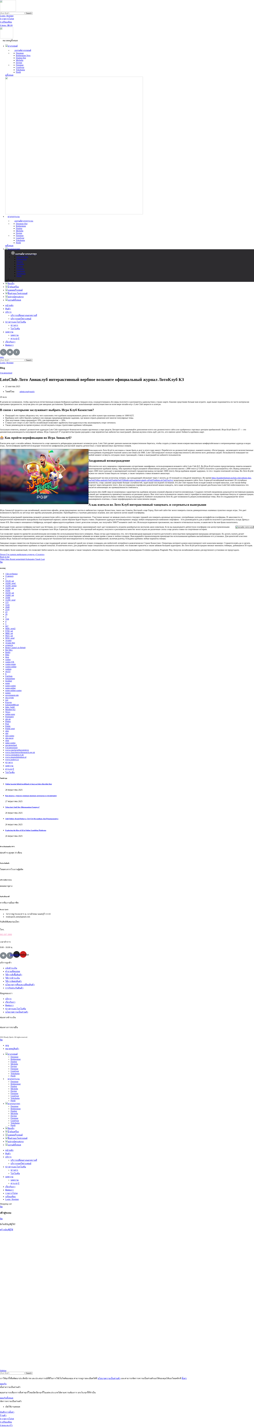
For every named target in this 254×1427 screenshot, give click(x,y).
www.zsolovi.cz (12, 759)
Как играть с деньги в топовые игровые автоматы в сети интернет (31, 796)
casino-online (10, 667)
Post (7, 724)
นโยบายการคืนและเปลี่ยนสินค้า (20, 984)
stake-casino (10, 743)
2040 (7, 607)
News (7, 712)
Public (8, 726)
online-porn (10, 714)
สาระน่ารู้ (15, 338)
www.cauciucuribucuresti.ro (17, 750)
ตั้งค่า (184, 1378)
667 (6, 626)
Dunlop (21, 58)
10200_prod (10, 583)
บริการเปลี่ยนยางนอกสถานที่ (24, 315)
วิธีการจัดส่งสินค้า (13, 981)
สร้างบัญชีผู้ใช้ (6, 1230)
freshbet (8, 681)
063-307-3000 (6, 934)
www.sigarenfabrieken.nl (15, 757)
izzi (6, 700)
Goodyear (20, 67)
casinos (8, 669)
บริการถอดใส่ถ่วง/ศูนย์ (21, 319)
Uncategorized (6, 373)
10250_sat (9, 593)
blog (7, 657)
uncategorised (11, 745)
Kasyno (8, 702)
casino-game (10, 664)
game (7, 683)
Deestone (20, 53)
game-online (10, 688)
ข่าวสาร (14, 325)
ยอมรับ (3, 1384)
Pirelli (18, 72)
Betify (7, 652)
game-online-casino (13, 690)
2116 (7, 609)
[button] (9, 75)
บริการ (8, 999)
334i (7, 619)
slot (6, 733)
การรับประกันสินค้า (14, 988)
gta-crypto (9, 697)
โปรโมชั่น (15, 328)
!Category (9, 576)
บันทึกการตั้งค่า (7, 1412)
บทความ (15, 335)
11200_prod (10, 600)
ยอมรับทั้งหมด (6, 1398)
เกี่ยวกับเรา (10, 1002)
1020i (7, 590)
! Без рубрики (11, 574)
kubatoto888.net (12, 705)
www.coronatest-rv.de (14, 755)
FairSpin (8, 676)
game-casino (10, 686)
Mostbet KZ (10, 709)
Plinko (8, 721)
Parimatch (9, 717)
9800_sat (9, 633)
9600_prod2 (10, 628)
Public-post (10, 728)
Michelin (19, 60)
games (8, 693)
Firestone (20, 65)
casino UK (9, 662)
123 (6, 602)
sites (7, 731)
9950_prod (9, 638)
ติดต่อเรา (9, 1005)
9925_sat (9, 636)
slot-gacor (9, 738)
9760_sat (9, 631)
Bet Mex (9, 650)
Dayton (19, 63)
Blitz (7, 655)
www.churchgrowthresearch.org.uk (20, 752)
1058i (7, 597)
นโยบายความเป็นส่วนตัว (16, 1012)
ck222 (7, 671)
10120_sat (9, 581)
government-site (12, 695)
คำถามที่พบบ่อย (12, 971)
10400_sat (9, 595)
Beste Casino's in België (15, 647)
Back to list (4, 557)
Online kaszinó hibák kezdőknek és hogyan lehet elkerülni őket (28, 784)
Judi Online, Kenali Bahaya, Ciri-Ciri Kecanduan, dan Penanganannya (31, 819)
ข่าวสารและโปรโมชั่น (15, 1009)
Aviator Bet (10, 643)
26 (6, 614)
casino (8, 659)
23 (6, 612)
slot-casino (9, 736)
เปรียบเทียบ (10, 1196)
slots (7, 740)
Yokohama (20, 70)
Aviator (8, 640)
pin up (8, 719)
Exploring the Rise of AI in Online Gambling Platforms (25, 830)
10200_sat (9, 588)
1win (7, 605)
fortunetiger (10, 678)
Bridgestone (23, 55)
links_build (10, 707)
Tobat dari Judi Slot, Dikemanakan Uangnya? (22, 807)
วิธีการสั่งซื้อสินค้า (13, 975)
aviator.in (9, 645)
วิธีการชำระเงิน (12, 978)
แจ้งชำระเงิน (11, 968)
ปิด (1, 562)
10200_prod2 (11, 586)
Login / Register (12, 1199)
